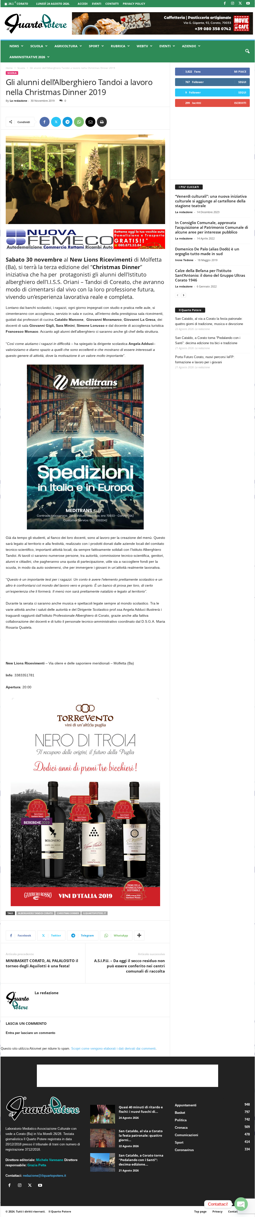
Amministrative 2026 (27, 57)
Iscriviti (240, 103)
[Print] (102, 122)
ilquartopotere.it (94, 913)
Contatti (112, 3)
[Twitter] (56, 122)
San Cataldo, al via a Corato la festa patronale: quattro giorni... (141, 1135)
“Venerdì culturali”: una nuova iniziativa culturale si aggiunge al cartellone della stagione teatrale (211, 201)
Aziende (189, 46)
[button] (247, 51)
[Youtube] (248, 3)
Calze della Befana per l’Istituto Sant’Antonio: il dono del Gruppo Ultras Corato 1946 (210, 275)
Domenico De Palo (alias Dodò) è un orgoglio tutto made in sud (207, 251)
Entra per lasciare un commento (30, 1033)
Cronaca (181, 1127)
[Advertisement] (212, 143)
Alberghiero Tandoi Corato (35, 913)
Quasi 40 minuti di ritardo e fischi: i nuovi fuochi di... (141, 1109)
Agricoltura (66, 46)
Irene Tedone (184, 260)
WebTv (142, 46)
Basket (180, 1113)
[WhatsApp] (79, 122)
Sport (94, 46)
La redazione (18, 100)
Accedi (83, 3)
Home (9, 68)
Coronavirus (184, 1150)
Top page (200, 1211)
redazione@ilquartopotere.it (44, 1175)
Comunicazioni (186, 1135)
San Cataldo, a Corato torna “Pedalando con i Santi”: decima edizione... (141, 1160)
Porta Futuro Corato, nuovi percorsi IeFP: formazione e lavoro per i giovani (205, 359)
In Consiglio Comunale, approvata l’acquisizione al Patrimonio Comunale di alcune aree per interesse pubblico (211, 227)
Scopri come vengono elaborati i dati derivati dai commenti (113, 1048)
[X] (240, 3)
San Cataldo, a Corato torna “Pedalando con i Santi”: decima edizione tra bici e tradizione (207, 340)
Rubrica (118, 46)
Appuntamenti (185, 1105)
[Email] (90, 122)
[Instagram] (233, 3)
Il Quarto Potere (190, 310)
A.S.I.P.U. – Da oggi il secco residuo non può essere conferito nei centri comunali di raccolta (129, 966)
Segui (242, 82)
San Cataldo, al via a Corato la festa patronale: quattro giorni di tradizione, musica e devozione (209, 321)
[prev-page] (177, 295)
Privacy (217, 1211)
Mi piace (240, 71)
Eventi (96, 3)
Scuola (36, 46)
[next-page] (183, 295)
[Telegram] (67, 122)
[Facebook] (225, 3)
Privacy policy (134, 3)
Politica (181, 1120)
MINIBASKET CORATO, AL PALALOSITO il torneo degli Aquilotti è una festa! (42, 963)
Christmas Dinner (68, 913)
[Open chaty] (241, 1204)
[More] (139, 935)
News (14, 46)
